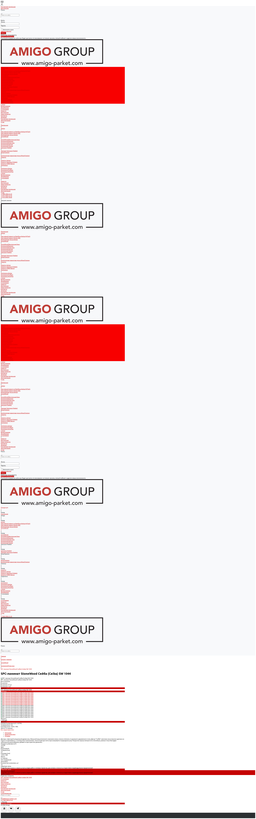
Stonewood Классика (7, 80)
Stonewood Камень (7, 79)
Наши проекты (5, 114)
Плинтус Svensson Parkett (9, 95)
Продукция (4, 125)
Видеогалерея (5, 175)
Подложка (4, 98)
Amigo (3, 69)
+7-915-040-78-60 (6, 197)
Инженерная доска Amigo (9, 74)
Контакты (4, 115)
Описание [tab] (8, 733)
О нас (2, 122)
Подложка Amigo (6, 99)
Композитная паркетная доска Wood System (15, 90)
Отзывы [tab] (7, 736)
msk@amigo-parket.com (9, 799)
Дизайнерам (5, 176)
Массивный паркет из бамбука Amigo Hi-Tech (15, 71)
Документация (5, 120)
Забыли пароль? (6, 31)
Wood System (5, 88)
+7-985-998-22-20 (6, 194)
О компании (5, 178)
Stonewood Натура (7, 82)
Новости (3, 111)
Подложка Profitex (7, 101)
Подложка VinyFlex (7, 103)
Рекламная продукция (8, 7)
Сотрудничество (6, 793)
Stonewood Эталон (7, 83)
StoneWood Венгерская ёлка (10, 77)
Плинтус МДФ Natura (7, 96)
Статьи (3, 173)
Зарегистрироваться (7, 36)
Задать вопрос (5, 774)
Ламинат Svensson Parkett (9, 87)
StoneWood (4, 75)
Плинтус (3, 91)
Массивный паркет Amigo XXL (10, 72)
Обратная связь (6, 769)
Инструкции (5, 8)
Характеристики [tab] (10, 734)
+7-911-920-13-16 (6, 195)
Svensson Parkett (6, 85)
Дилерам (4, 117)
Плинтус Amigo (6, 93)
